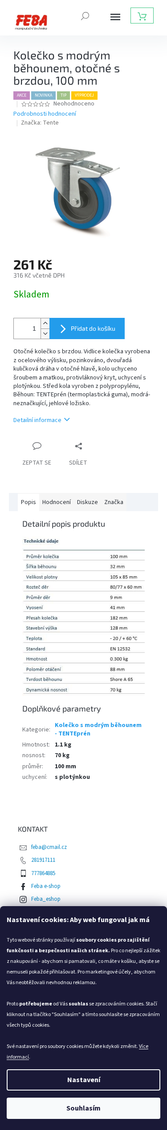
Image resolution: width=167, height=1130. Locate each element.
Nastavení (83, 1080)
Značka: (40, 122)
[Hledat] (85, 15)
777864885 (43, 873)
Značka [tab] (113, 502)
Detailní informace (37, 420)
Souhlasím (83, 1108)
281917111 (43, 860)
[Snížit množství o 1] (45, 333)
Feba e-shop (46, 886)
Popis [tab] (28, 502)
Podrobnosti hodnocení (44, 114)
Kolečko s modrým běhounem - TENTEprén (98, 729)
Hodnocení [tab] (56, 502)
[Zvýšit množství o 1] (45, 323)
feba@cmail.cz (49, 847)
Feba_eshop (46, 899)
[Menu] (115, 17)
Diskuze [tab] (87, 502)
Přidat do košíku (93, 328)
